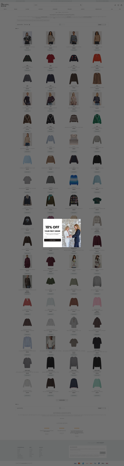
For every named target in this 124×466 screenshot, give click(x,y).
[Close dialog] (80, 220)
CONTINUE (52, 240)
